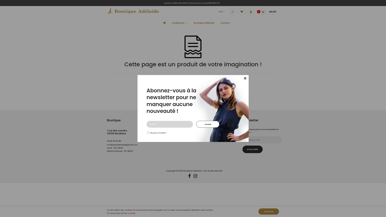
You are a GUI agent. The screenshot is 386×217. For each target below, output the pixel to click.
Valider (207, 124)
